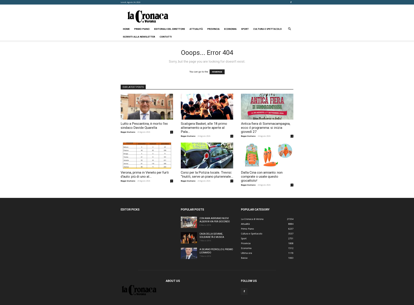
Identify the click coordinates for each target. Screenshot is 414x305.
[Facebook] (291, 2)
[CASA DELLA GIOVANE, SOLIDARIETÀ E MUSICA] (189, 238)
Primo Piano (142, 28)
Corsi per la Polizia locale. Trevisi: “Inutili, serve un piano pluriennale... (207, 174)
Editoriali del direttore (169, 28)
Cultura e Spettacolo (267, 28)
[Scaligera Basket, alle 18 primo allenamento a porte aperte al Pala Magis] (207, 107)
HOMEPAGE (217, 72)
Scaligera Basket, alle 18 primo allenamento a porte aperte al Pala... (204, 128)
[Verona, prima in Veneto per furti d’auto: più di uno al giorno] (147, 155)
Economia (230, 28)
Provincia (213, 28)
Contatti (166, 36)
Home (126, 28)
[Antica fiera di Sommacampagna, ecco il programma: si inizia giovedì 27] (267, 107)
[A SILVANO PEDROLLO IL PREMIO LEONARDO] (189, 253)
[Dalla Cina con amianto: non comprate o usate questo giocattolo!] (267, 155)
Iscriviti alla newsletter (139, 36)
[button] (289, 29)
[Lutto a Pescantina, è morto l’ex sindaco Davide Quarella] (147, 107)
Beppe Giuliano (128, 132)
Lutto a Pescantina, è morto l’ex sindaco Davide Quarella (144, 126)
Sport (245, 28)
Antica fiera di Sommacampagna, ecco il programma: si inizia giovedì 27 (265, 128)
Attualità (196, 28)
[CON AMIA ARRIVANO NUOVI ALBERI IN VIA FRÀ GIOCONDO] (189, 222)
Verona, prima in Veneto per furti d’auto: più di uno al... (145, 174)
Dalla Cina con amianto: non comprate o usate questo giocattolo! (262, 177)
